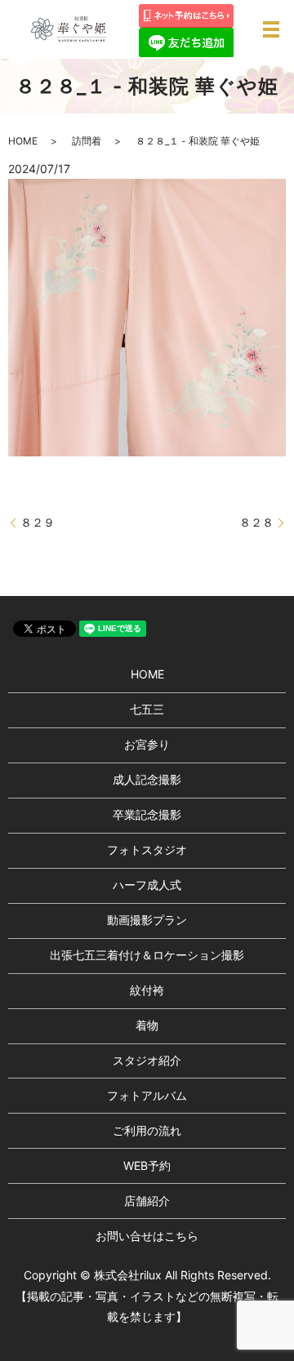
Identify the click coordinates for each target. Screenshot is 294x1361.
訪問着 (86, 141)
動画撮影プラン (147, 920)
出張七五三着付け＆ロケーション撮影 (147, 955)
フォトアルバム (147, 1095)
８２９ (37, 522)
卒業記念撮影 (147, 814)
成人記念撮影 (147, 779)
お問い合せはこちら (147, 1236)
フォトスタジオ (147, 849)
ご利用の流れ (147, 1130)
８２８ (256, 522)
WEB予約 (147, 1165)
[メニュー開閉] (271, 29)
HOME (23, 141)
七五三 (147, 709)
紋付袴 (147, 990)
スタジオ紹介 (147, 1060)
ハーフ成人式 (147, 885)
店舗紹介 (147, 1201)
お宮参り (147, 744)
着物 (147, 1025)
